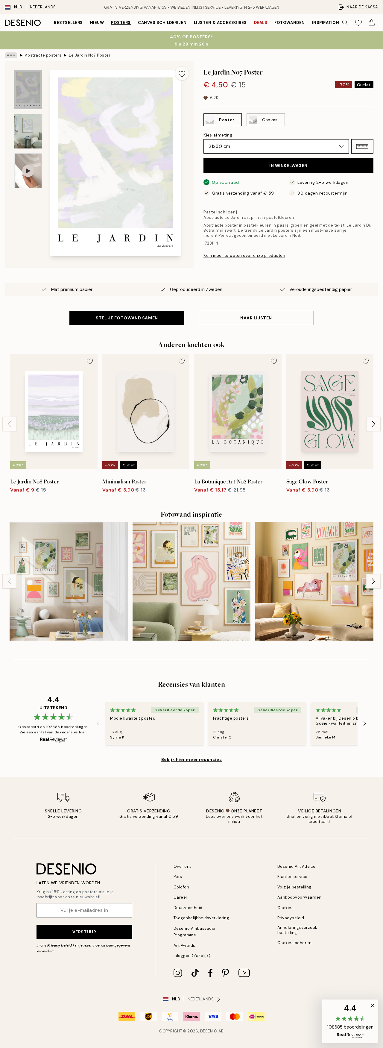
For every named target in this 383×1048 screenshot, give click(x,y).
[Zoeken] (345, 22)
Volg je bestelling (294, 887)
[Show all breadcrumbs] (11, 55)
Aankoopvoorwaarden (299, 897)
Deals (261, 22)
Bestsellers (68, 22)
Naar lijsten (256, 318)
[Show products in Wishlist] (358, 23)
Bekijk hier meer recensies (191, 759)
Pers (178, 876)
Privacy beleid (59, 945)
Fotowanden (289, 22)
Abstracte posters (43, 55)
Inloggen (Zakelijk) (192, 955)
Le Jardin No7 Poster (89, 55)
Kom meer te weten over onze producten (244, 255)
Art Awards (184, 945)
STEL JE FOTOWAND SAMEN (127, 318)
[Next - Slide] (373, 424)
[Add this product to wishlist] (182, 73)
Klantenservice (292, 876)
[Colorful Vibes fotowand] (192, 581)
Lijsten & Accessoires (220, 22)
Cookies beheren (294, 942)
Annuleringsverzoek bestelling (297, 930)
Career (181, 897)
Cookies (285, 907)
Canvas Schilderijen (162, 22)
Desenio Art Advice (296, 866)
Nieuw (97, 22)
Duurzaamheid (188, 907)
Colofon (181, 887)
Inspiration (325, 22)
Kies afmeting (217, 135)
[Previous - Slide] (9, 424)
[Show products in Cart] (371, 23)
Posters (121, 22)
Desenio (209, 1031)
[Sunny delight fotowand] (314, 581)
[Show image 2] (28, 131)
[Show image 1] (28, 89)
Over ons (183, 866)
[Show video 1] (28, 170)
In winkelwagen (288, 165)
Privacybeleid (290, 917)
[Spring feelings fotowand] (69, 581)
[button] (362, 146)
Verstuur (84, 932)
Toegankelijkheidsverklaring (202, 917)
